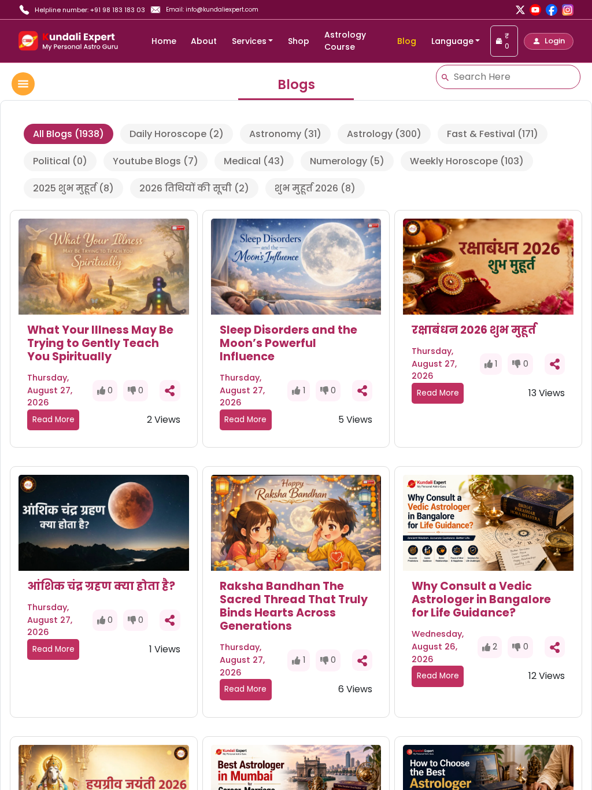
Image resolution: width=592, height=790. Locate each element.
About (204, 41)
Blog (406, 41)
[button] (549, 41)
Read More (53, 419)
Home (163, 41)
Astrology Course (345, 41)
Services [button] (249, 41)
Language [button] (452, 41)
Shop (298, 41)
